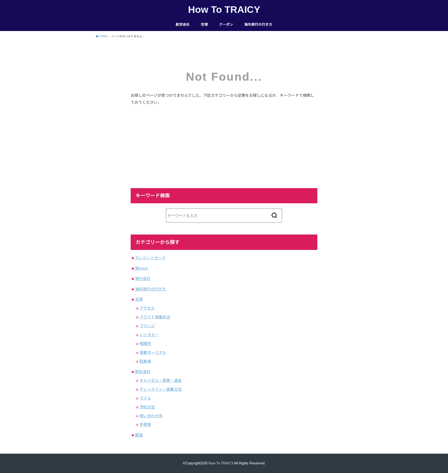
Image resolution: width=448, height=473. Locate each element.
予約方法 (147, 407)
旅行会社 (142, 278)
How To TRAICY (224, 9)
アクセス (147, 308)
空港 (204, 24)
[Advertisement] (224, 145)
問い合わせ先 (151, 416)
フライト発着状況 (155, 317)
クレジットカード (150, 258)
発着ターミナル (153, 352)
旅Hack (141, 268)
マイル (145, 398)
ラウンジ (147, 326)
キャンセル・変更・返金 (161, 380)
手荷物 (145, 424)
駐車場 (145, 361)
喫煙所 (145, 344)
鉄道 (139, 435)
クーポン (226, 24)
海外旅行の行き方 (258, 24)
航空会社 (183, 24)
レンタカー (149, 335)
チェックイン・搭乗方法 (161, 389)
